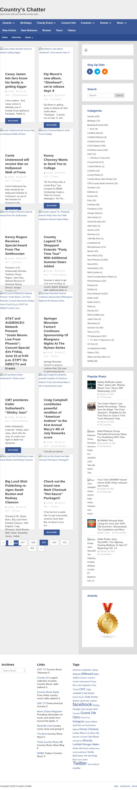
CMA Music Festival (98, 158)
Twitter (80, 763)
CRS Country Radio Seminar (100, 183)
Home (5, 37)
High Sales (92, 226)
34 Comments (120, 533)
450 (54, 542)
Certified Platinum (95, 137)
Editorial (91, 192)
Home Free (85, 718)
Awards (7, 22)
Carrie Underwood (81, 681)
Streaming (92, 323)
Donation (91, 187)
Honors (18, 181)
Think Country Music (48, 742)
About (28, 37)
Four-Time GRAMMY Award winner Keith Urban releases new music (112, 482)
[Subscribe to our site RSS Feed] (105, 71)
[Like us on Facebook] (90, 71)
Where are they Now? (97, 357)
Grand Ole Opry (94, 222)
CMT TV (41, 669)
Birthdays (26, 22)
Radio (90, 298)
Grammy (76, 713)
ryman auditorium (80, 752)
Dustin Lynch (79, 701)
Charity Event (45, 22)
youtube (76, 768)
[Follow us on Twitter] (97, 71)
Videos (72, 30)
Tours (59, 30)
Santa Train (92, 319)
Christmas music (94, 150)
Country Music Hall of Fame (99, 179)
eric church (91, 701)
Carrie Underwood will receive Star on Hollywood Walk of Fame (17, 164)
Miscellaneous (21, 95)
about (134, 786)
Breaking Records (95, 125)
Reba (89, 306)
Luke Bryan (93, 736)
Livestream (92, 243)
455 (32, 548)
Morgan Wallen (91, 744)
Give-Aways (92, 217)
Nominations (93, 268)
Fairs (89, 200)
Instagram (78, 721)
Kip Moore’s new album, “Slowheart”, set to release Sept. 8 (54, 82)
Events (104, 22)
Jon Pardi (85, 725)
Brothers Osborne (87, 678)
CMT (89, 154)
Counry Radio (93, 175)
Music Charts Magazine (49, 711)
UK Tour (91, 344)
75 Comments (105, 397)
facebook (82, 704)
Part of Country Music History (100, 277)
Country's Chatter (22, 10)
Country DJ (43, 677)
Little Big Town (94, 238)
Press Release (59, 275)
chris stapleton (84, 685)
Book (92, 129)
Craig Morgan (88, 693)
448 (33, 542)
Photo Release (94, 281)
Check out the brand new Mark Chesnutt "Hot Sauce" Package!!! (55, 490)
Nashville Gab (44, 726)
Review (46, 30)
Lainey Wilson (79, 733)
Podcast (91, 285)
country (11, 91)
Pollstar (90, 289)
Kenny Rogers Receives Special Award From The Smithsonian (16, 245)
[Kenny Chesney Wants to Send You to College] (56, 134)
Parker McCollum (80, 748)
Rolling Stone (94, 748)
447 (23, 542)
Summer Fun (93, 328)
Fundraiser (92, 209)
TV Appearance (94, 336)
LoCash (83, 737)
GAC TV (41, 703)
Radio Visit (92, 302)
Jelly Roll (77, 725)
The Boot (42, 734)
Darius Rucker (79, 697)
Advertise (16, 37)
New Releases (29, 30)
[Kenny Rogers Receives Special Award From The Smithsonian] (17, 215)
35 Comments (105, 425)
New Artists (9, 30)
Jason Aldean (91, 722)
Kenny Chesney (89, 729)
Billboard (87, 673)
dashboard (125, 786)
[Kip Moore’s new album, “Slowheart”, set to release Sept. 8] (56, 52)
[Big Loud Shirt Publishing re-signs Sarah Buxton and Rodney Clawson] (17, 460)
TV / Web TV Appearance (100, 340)
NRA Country (93, 272)
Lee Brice (91, 733)
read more (13, 121)
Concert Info (68, 22)
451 (65, 542)
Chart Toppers (93, 146)
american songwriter (82, 670)
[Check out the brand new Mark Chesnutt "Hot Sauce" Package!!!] (56, 460)
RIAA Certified (93, 315)
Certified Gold (93, 133)
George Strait (93, 213)
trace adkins (83, 760)
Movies (90, 251)
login (116, 786)
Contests (86, 22)
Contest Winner (94, 166)
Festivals (91, 205)
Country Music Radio (48, 692)
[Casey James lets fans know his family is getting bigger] (17, 52)
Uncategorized (94, 348)
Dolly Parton (91, 697)
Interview (91, 234)
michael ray (77, 741)
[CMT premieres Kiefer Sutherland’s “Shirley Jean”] (17, 378)
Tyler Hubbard (93, 764)
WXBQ (90, 361)
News (120, 22)
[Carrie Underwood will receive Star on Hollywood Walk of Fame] (17, 134)
